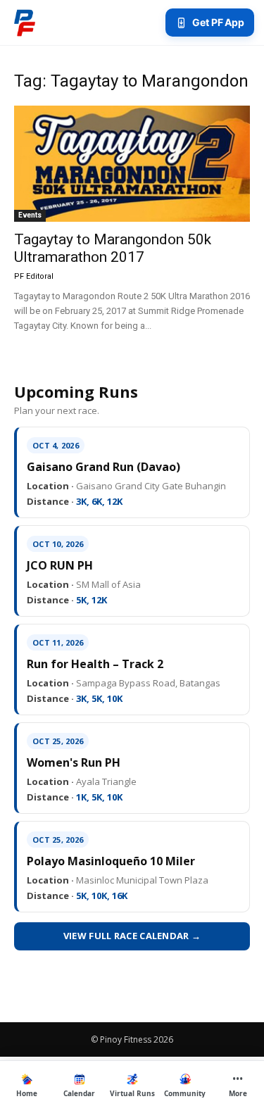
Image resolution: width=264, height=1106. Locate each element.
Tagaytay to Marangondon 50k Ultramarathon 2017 (112, 248)
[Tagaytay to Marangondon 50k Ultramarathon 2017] (132, 164)
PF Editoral (34, 276)
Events (30, 215)
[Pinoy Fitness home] (24, 22)
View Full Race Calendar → (132, 935)
